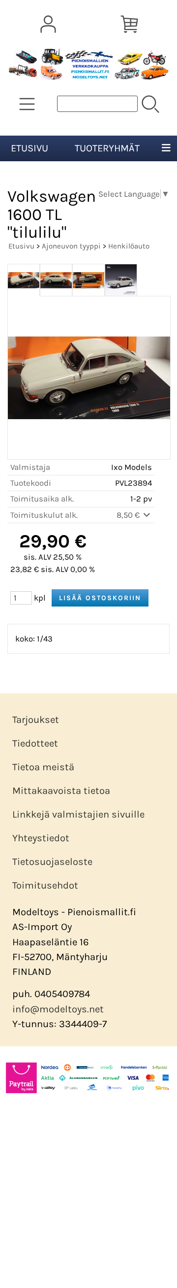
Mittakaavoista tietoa (61, 790)
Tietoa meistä (43, 767)
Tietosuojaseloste (52, 861)
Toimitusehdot (45, 885)
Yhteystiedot (40, 838)
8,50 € (129, 515)
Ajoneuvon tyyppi (71, 246)
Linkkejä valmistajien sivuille (78, 814)
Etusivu (29, 148)
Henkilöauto (128, 246)
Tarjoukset (35, 719)
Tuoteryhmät (107, 148)
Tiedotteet (35, 743)
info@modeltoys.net (58, 1009)
